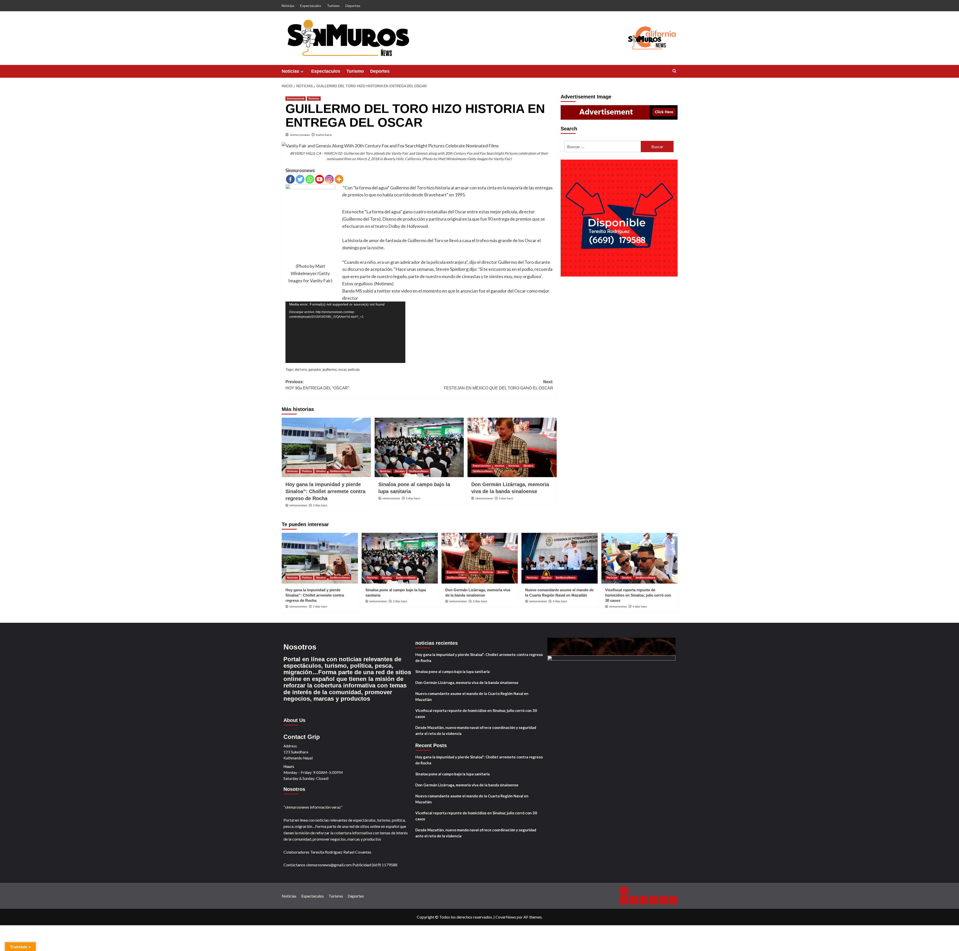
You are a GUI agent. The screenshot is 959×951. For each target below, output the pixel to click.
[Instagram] (329, 179)
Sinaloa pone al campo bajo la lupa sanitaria (452, 671)
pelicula (354, 369)
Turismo (333, 5)
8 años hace (324, 135)
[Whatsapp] (309, 179)
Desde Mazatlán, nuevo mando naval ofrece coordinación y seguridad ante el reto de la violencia (475, 730)
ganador (314, 369)
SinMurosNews (340, 471)
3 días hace (413, 498)
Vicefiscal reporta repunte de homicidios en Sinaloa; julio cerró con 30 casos (638, 595)
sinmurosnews (300, 135)
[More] (339, 179)
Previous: (317, 385)
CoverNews (505, 917)
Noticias (288, 5)
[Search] (674, 71)
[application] (345, 332)
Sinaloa (321, 471)
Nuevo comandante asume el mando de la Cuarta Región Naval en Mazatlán (471, 696)
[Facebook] (290, 179)
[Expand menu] (302, 71)
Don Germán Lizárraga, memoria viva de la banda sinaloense (466, 682)
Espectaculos (310, 5)
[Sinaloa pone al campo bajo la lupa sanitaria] (419, 447)
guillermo (329, 369)
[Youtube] (319, 179)
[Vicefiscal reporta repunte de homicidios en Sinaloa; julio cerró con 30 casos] (639, 558)
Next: (498, 385)
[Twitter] (300, 179)
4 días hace (560, 601)
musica (499, 465)
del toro (301, 369)
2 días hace (320, 505)
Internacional (295, 98)
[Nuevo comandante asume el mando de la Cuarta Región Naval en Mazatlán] (559, 558)
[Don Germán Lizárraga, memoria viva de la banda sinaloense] (512, 447)
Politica (307, 471)
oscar (342, 369)
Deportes (352, 5)
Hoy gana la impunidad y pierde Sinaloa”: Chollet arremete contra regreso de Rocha (325, 491)
